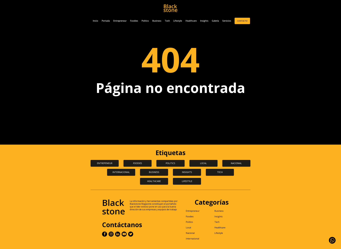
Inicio (95, 20)
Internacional (192, 238)
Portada (106, 20)
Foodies (134, 20)
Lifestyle (177, 20)
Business (156, 20)
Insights (204, 20)
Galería (215, 20)
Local (188, 227)
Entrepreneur (120, 20)
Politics (145, 20)
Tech (167, 20)
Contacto (242, 21)
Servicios (226, 20)
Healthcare (191, 20)
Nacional (190, 233)
